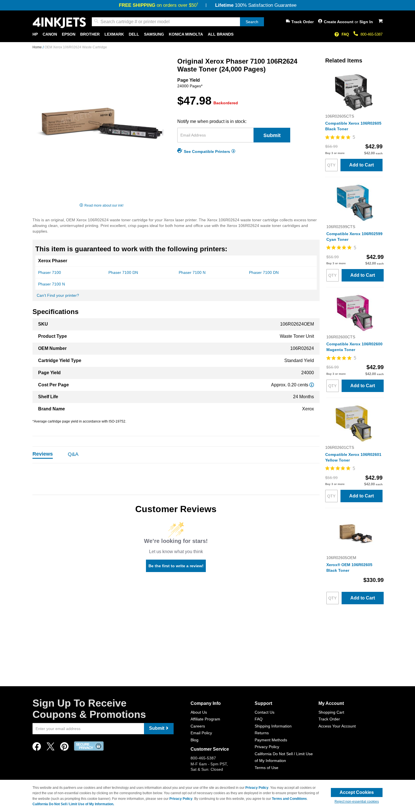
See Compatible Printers (207, 151)
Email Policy (201, 733)
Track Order (302, 22)
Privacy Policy (267, 746)
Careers (198, 726)
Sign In (366, 22)
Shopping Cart (331, 712)
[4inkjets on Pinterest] (64, 748)
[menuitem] (35, 34)
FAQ (345, 34)
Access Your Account (337, 726)
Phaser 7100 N (192, 272)
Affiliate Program (205, 719)
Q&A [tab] (73, 454)
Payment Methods (271, 740)
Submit (272, 135)
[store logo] (59, 22)
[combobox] (178, 21)
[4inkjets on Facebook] (36, 748)
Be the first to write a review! (176, 566)
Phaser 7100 (49, 272)
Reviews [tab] (42, 454)
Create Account (339, 22)
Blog (194, 740)
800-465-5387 (372, 34)
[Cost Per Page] (311, 384)
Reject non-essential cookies (357, 802)
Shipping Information (273, 726)
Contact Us (264, 712)
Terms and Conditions (289, 799)
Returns (262, 733)
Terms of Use (266, 767)
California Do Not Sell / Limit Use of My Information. (73, 804)
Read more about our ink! (103, 205)
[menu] (207, 34)
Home (37, 47)
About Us (199, 712)
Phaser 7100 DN (123, 272)
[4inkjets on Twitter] (50, 748)
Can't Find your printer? (58, 295)
